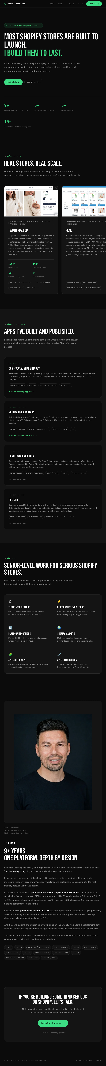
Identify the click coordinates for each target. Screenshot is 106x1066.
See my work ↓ (34, 82)
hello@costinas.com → (53, 1023)
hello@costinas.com (84, 1060)
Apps (60, 4)
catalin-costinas (14, 3)
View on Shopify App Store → (23, 392)
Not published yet (17, 479)
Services (70, 4)
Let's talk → (94, 4)
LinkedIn (44, 1033)
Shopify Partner (58, 1033)
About (80, 4)
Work (52, 4)
